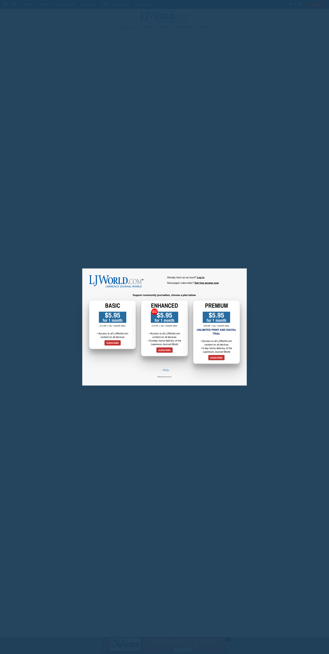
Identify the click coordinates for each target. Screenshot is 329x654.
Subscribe (112, 342)
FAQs (166, 370)
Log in (200, 277)
